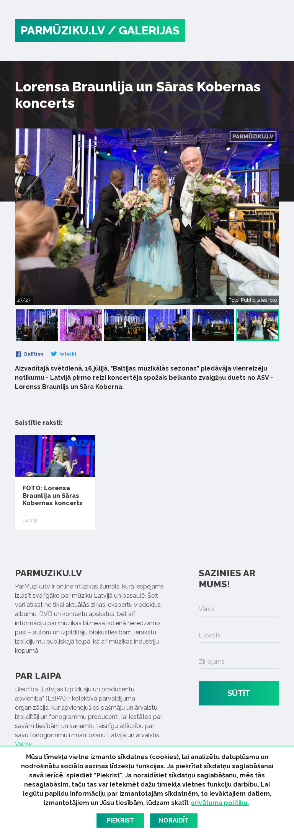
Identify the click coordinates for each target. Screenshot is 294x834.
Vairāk (23, 744)
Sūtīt (238, 693)
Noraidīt (174, 820)
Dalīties (33, 354)
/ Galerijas (144, 30)
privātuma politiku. (219, 802)
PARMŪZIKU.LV (63, 30)
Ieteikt (67, 354)
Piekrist (120, 820)
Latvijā (30, 520)
